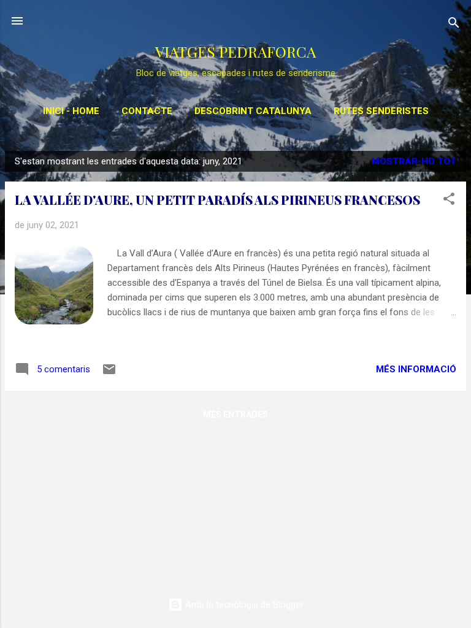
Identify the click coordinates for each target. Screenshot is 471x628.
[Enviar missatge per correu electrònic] (109, 373)
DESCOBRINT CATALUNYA (253, 111)
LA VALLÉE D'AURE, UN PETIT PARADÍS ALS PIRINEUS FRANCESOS (217, 199)
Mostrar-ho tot (414, 161)
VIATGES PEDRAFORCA (235, 51)
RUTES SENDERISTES (381, 111)
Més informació (416, 369)
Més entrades (235, 414)
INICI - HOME (71, 111)
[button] (449, 200)
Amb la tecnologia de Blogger (243, 604)
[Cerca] (453, 25)
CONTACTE (146, 111)
